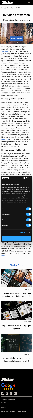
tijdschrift (5, 51)
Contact (3, 407)
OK (16, 238)
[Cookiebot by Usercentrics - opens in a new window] (23, 178)
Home (3, 8)
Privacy (3, 402)
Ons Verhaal (4, 405)
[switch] (28, 214)
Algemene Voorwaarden (8, 399)
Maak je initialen (16, 38)
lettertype (5, 139)
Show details (24, 232)
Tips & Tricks (10, 8)
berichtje (4, 255)
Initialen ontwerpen (22, 8)
